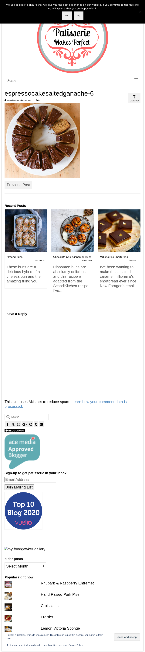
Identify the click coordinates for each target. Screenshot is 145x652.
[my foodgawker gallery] (25, 549)
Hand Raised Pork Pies (60, 594)
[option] (26, 250)
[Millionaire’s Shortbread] (119, 230)
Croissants (50, 606)
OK (66, 15)
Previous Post (18, 185)
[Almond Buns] (26, 230)
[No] (140, 12)
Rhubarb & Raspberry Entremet (67, 583)
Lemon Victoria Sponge (60, 628)
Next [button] (137, 258)
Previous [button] (8, 258)
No (78, 15)
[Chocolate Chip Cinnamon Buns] (72, 230)
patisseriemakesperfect (20, 100)
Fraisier (47, 617)
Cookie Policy (76, 645)
